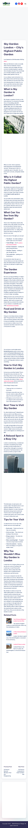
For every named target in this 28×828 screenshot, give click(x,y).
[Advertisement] (14, 22)
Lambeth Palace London (19, 644)
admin (5, 61)
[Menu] (25, 3)
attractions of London (13, 305)
